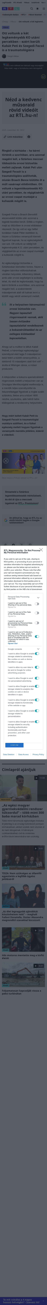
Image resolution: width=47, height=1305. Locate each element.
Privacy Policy (38, 754)
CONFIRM (14, 745)
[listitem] (23, 597)
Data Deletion (8, 754)
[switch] (37, 604)
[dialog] (23, 652)
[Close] (41, 550)
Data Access (23, 754)
